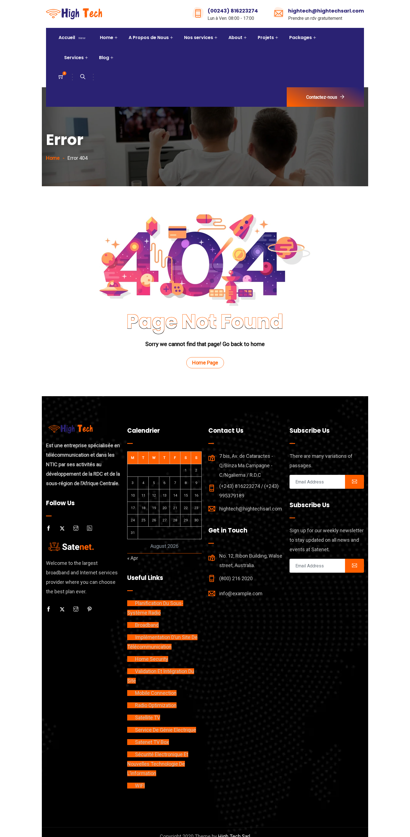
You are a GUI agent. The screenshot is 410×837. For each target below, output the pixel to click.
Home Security (151, 659)
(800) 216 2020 (236, 578)
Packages (300, 37)
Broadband (147, 625)
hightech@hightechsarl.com (326, 10)
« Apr (132, 558)
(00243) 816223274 (233, 10)
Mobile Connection (156, 693)
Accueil (72, 37)
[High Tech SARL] (74, 14)
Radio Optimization (156, 705)
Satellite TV (147, 717)
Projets (266, 37)
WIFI (140, 785)
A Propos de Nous (149, 37)
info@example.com (240, 593)
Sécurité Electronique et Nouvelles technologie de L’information (157, 763)
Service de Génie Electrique (165, 730)
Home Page (205, 363)
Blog (104, 57)
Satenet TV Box (152, 742)
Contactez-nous (321, 97)
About (235, 37)
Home (106, 37)
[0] (61, 77)
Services (74, 57)
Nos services (198, 37)
